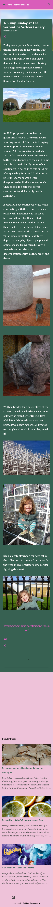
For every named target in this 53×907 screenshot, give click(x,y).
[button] (5, 37)
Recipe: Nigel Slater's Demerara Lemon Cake (22, 820)
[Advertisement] (26, 702)
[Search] (49, 4)
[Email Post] (5, 640)
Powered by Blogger (28, 897)
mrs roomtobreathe (18, 4)
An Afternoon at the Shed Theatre (18, 868)
